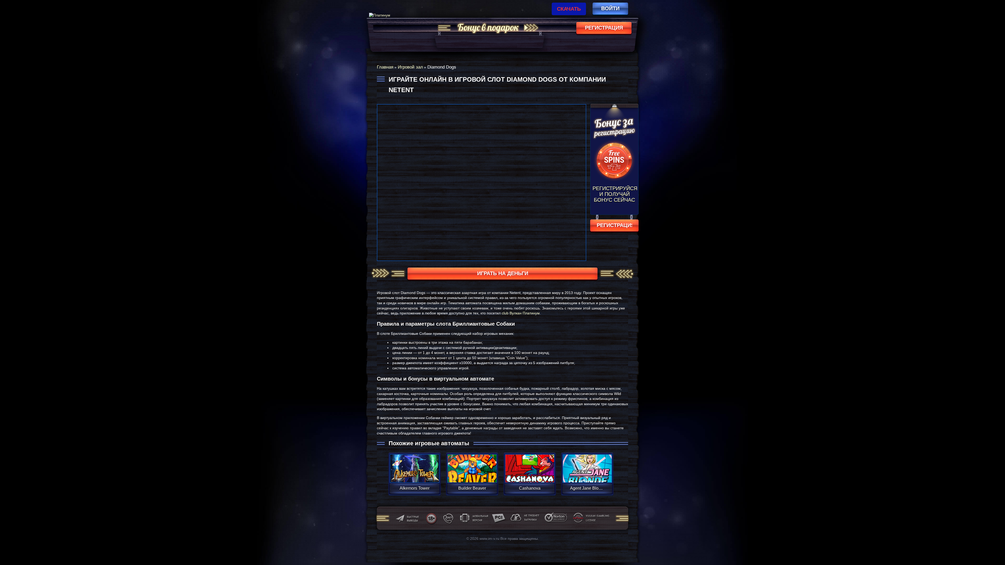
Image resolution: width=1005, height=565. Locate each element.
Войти (610, 8)
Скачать (569, 9)
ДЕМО (414, 474)
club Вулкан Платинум (521, 313)
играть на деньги (502, 273)
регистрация (604, 28)
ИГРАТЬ (414, 465)
